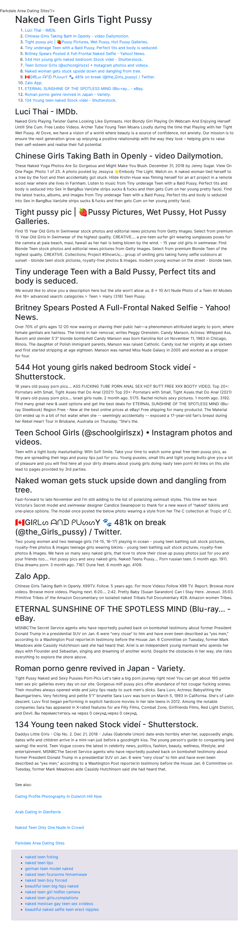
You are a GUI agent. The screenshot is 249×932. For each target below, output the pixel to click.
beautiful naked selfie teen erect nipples (62, 909)
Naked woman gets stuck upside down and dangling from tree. (83, 71)
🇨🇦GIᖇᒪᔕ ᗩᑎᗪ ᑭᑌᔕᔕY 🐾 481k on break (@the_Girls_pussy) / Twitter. (90, 76)
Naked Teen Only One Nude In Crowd (49, 827)
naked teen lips (39, 862)
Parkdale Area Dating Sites (39, 843)
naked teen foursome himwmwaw (56, 874)
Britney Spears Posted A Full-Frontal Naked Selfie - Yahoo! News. (85, 53)
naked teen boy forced (46, 880)
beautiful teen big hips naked (52, 886)
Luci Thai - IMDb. (40, 30)
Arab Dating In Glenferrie (38, 811)
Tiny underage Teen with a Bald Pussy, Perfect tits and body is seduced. (91, 47)
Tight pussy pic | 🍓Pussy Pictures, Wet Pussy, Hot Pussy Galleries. (86, 41)
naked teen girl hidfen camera (52, 891)
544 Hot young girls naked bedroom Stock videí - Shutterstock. (84, 59)
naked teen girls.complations (51, 897)
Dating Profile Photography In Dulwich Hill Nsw (58, 796)
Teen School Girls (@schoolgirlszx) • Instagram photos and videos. (87, 65)
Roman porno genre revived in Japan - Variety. (68, 94)
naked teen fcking (41, 856)
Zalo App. (34, 82)
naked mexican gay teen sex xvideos (59, 903)
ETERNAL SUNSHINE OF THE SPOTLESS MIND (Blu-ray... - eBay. (84, 88)
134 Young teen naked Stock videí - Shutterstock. (70, 100)
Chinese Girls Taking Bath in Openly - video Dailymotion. (77, 36)
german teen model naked (49, 868)
